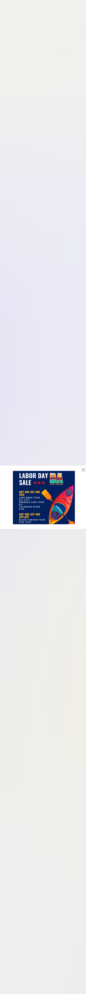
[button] (83, 470)
